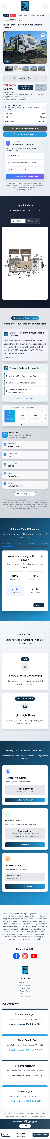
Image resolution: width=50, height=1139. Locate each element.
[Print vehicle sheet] (20, 20)
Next (37, 605)
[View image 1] (9, 68)
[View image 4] (33, 68)
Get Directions (17, 1024)
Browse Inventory (25, 982)
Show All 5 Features (25, 399)
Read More (8, 357)
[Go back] (4, 6)
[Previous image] (6, 47)
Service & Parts (25, 988)
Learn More (25, 1126)
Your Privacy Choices (37, 1116)
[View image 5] (42, 68)
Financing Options (25, 985)
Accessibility (23, 1116)
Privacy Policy (40, 1113)
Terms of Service (11, 1116)
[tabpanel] (25, 463)
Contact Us (25, 994)
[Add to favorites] (43, 35)
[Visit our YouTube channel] (33, 956)
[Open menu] (45, 6)
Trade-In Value (25, 991)
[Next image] (44, 47)
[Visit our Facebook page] (16, 956)
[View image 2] (17, 68)
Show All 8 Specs (23, 494)
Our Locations (25, 997)
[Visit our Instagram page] (25, 956)
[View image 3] (25, 68)
